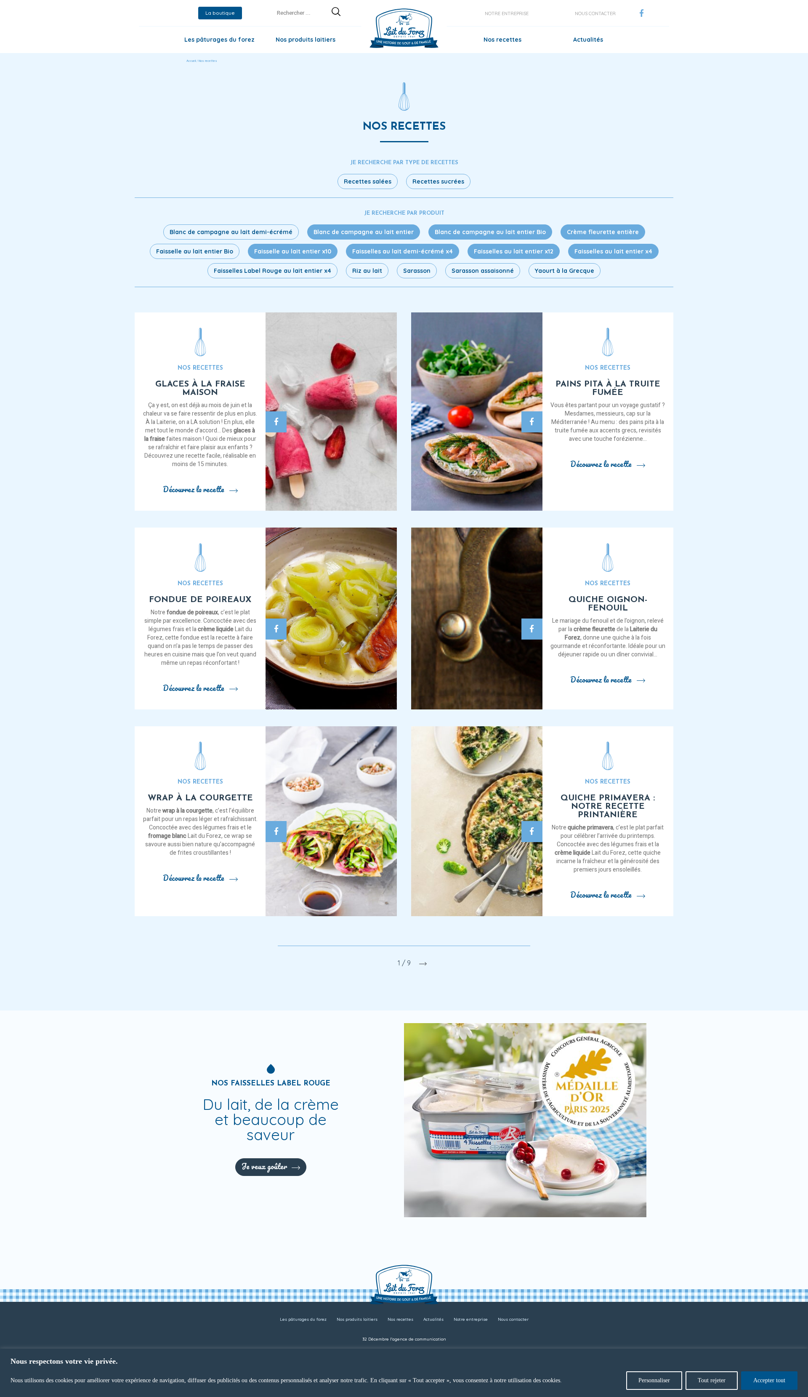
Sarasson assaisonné (483, 271)
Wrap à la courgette (200, 798)
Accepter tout (769, 1380)
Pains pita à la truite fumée (608, 388)
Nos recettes (502, 39)
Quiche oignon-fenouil (608, 604)
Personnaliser (654, 1380)
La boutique (220, 13)
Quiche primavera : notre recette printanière (608, 806)
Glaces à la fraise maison (200, 388)
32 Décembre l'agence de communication (404, 1339)
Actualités (588, 39)
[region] (404, 1373)
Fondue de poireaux (200, 600)
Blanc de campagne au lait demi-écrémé (231, 232)
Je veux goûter (264, 1166)
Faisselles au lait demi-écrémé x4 (402, 251)
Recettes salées (367, 181)
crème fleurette (594, 629)
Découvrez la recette (193, 489)
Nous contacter (595, 13)
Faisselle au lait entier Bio (194, 251)
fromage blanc (167, 836)
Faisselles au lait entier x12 (513, 251)
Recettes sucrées (438, 181)
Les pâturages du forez (219, 39)
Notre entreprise (507, 13)
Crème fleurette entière (603, 232)
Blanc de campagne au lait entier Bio (490, 232)
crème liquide (216, 629)
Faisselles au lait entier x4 (613, 251)
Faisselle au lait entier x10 (292, 251)
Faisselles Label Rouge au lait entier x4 (272, 271)
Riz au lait (367, 271)
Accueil (191, 61)
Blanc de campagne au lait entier (364, 232)
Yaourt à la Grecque (564, 271)
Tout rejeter (712, 1380)
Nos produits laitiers (305, 39)
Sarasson (417, 271)
